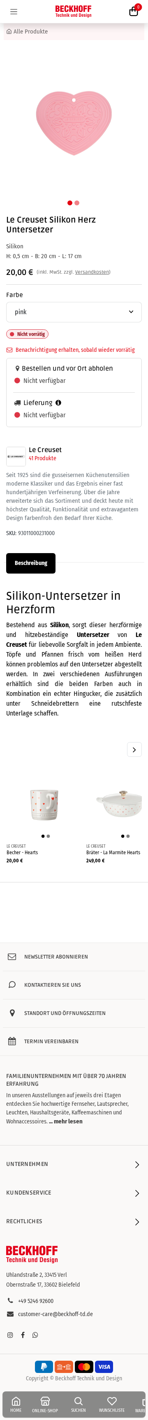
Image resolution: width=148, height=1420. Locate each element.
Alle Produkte (31, 31)
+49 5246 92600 (35, 1301)
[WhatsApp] (35, 1335)
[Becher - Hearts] (44, 804)
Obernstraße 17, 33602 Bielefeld (43, 1284)
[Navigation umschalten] (13, 11)
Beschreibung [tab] (31, 563)
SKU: (11, 533)
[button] (15, 123)
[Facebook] (22, 1334)
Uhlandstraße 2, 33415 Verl (36, 1274)
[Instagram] (10, 1335)
